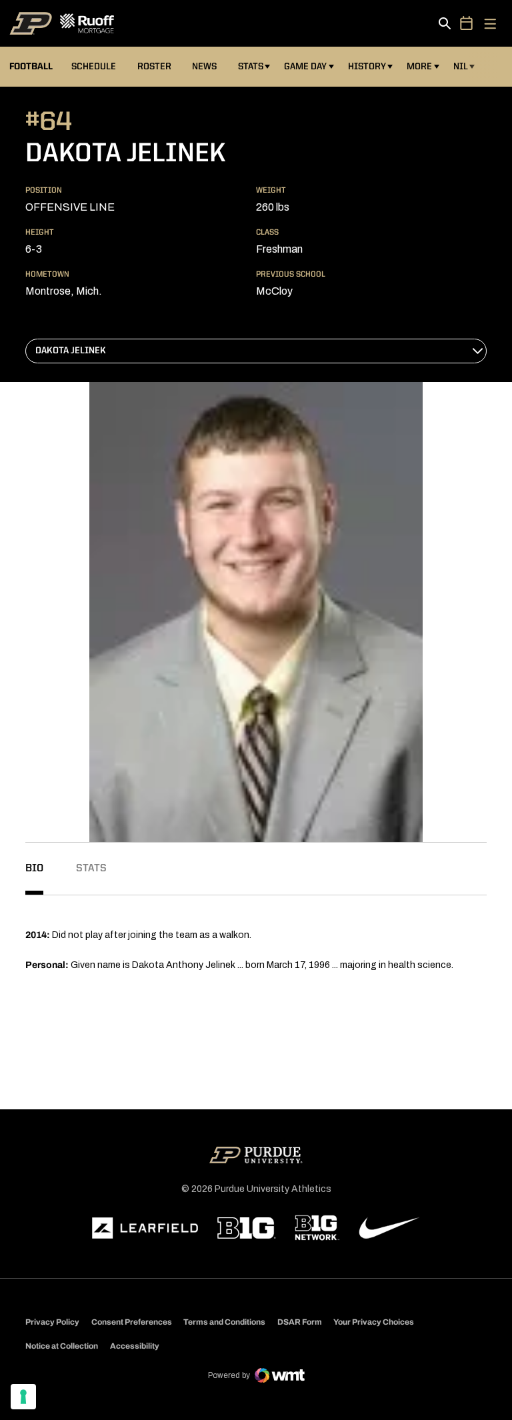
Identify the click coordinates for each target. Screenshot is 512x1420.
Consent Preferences (131, 1322)
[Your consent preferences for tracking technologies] (23, 1396)
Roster (154, 66)
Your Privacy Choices (373, 1322)
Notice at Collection (61, 1346)
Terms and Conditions (224, 1322)
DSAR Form (299, 1322)
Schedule (93, 66)
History (367, 66)
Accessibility (134, 1346)
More (419, 66)
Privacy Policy (52, 1322)
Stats (250, 66)
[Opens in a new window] (145, 1228)
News (204, 66)
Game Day (305, 66)
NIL (460, 66)
